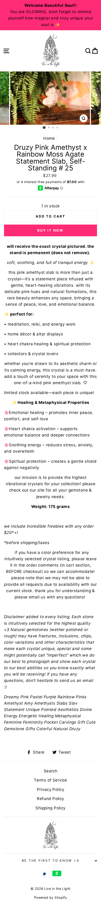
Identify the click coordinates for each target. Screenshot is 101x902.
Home (49, 138)
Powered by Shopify (50, 897)
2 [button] (49, 128)
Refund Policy (50, 798)
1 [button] (44, 127)
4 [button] (57, 128)
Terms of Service (50, 780)
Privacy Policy (50, 789)
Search (51, 771)
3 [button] (53, 128)
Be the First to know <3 (50, 860)
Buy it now (50, 230)
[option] (50, 15)
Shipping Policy (50, 808)
